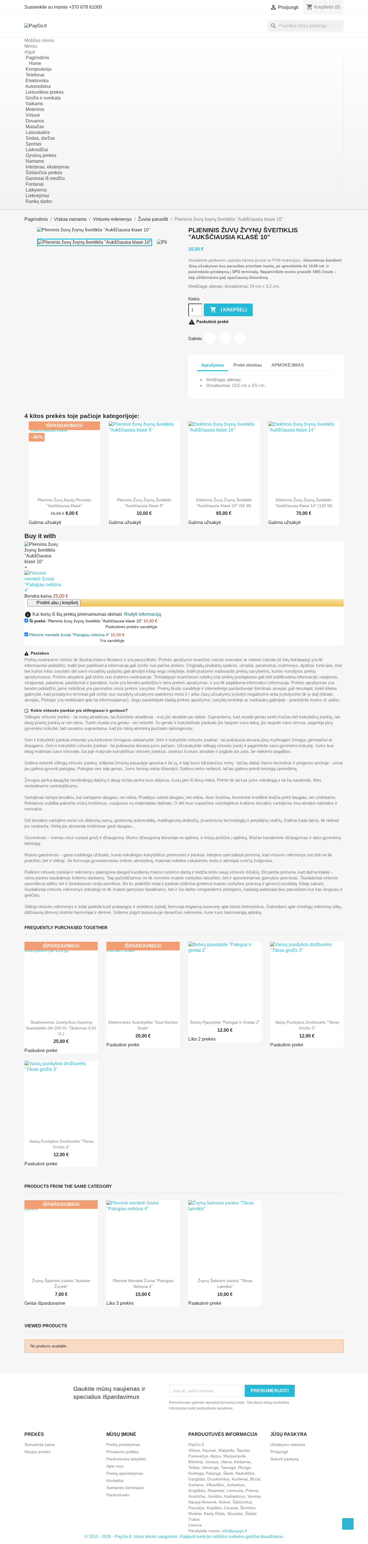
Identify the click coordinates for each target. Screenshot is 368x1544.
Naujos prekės (37, 1451)
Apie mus (114, 1466)
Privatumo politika (122, 1451)
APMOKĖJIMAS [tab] (287, 364)
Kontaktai (114, 1480)
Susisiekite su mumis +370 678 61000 (63, 7)
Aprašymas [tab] (212, 364)
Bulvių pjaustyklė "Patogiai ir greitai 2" (225, 1022)
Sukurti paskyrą (284, 1459)
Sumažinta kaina (39, 1444)
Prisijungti (279, 1451)
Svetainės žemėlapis (125, 1487)
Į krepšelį (228, 309)
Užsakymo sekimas (287, 1444)
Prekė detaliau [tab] (247, 364)
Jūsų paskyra (288, 1434)
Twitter (225, 338)
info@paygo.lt (234, 1530)
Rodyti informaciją (142, 614)
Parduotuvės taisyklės (126, 1459)
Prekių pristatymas (123, 1444)
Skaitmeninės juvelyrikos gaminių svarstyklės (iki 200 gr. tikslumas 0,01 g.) (61, 1028)
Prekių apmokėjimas (124, 1473)
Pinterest (240, 338)
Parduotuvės (117, 1495)
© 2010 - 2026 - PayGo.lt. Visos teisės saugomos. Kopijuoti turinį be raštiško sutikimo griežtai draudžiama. (184, 1536)
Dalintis (210, 338)
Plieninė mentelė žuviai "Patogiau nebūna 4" (69, 634)
